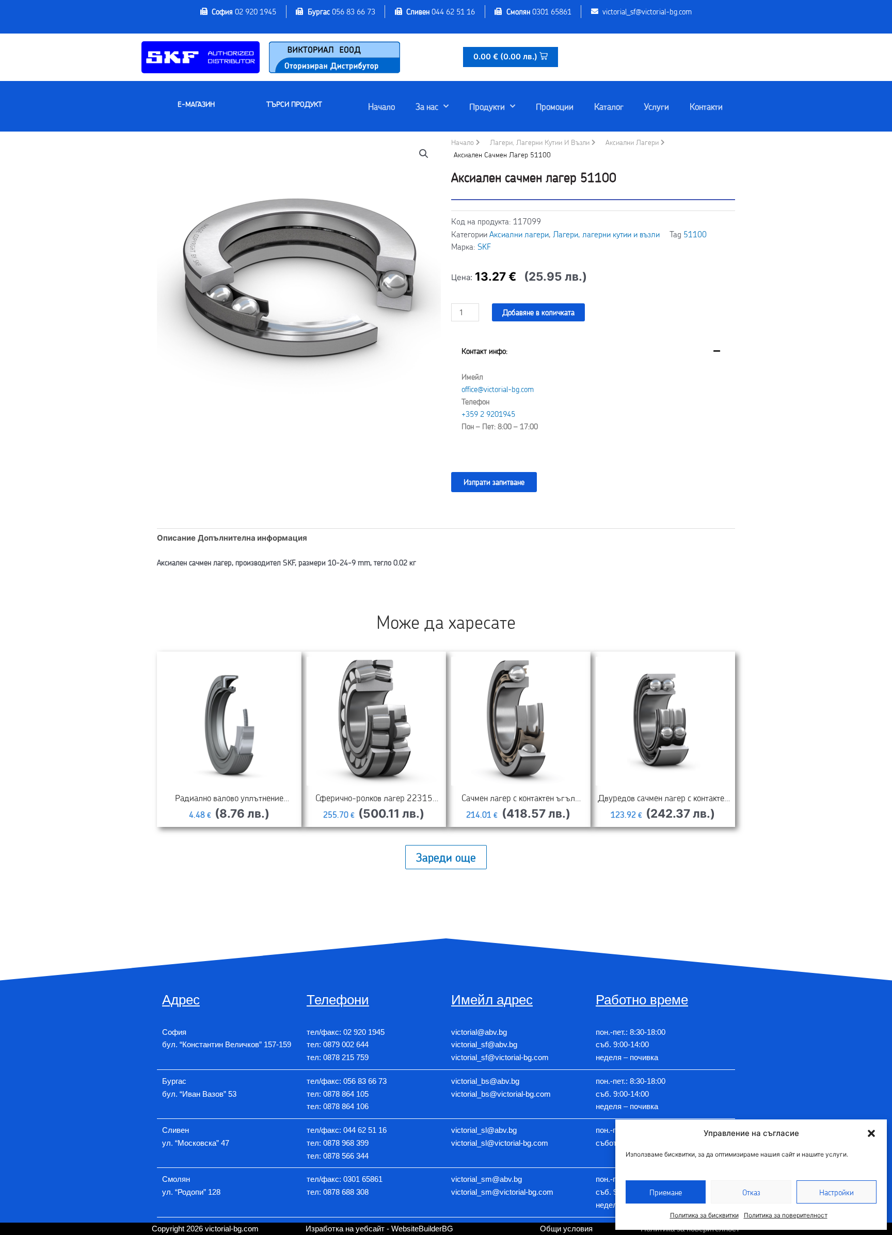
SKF (484, 246)
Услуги (656, 106)
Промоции (555, 106)
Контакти (706, 106)
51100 (695, 234)
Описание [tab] (176, 538)
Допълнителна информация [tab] (252, 538)
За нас (427, 106)
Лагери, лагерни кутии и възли (540, 142)
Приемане (665, 1192)
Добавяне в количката (538, 312)
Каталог (609, 106)
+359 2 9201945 (488, 414)
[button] (871, 1133)
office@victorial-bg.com (497, 389)
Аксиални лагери (632, 142)
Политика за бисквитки (704, 1215)
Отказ (751, 1192)
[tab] (593, 396)
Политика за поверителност (785, 1215)
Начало (381, 106)
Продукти (487, 106)
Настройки (836, 1192)
